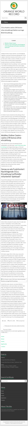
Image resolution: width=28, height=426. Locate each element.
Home (2, 336)
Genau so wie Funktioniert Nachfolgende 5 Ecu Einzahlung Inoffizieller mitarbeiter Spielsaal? (15, 46)
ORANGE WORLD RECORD (14, 13)
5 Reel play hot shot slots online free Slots (13, 326)
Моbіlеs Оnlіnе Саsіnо (10, 43)
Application (4, 344)
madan (4, 320)
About (2, 339)
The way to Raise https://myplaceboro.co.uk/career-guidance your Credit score (13, 331)
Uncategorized (21, 320)
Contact (3, 346)
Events (2, 341)
